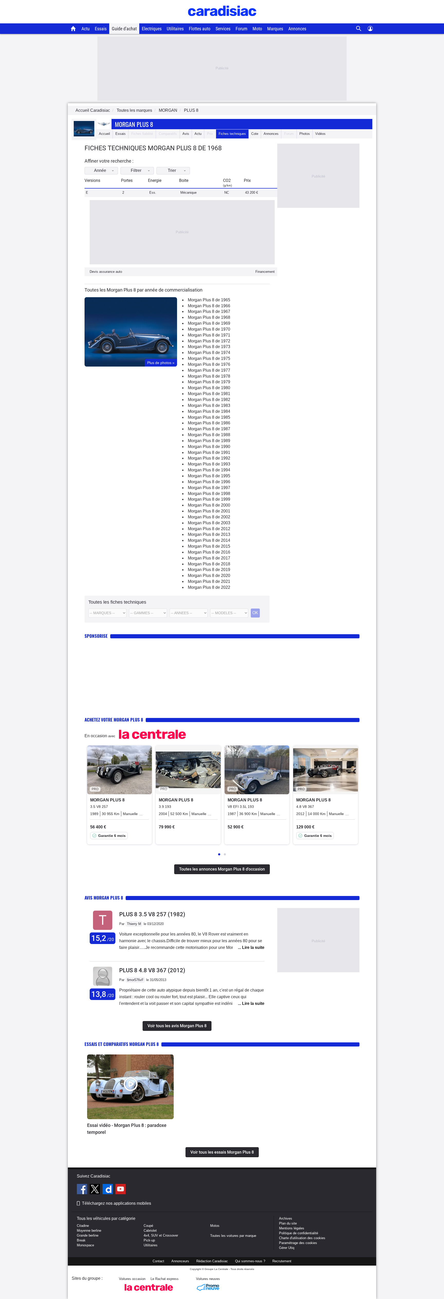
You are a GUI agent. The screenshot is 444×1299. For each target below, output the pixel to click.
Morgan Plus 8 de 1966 (209, 306)
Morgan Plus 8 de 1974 (209, 352)
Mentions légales (291, 1228)
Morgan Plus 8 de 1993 (209, 464)
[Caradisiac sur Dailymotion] (108, 1190)
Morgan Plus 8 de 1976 (209, 364)
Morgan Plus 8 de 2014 (209, 540)
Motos (214, 1226)
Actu (85, 28)
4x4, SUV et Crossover (161, 1235)
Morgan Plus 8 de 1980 (209, 388)
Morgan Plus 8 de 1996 (209, 482)
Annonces (297, 28)
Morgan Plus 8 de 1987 (209, 429)
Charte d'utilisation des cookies (302, 1238)
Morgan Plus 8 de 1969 (209, 323)
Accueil (104, 134)
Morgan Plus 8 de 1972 (209, 341)
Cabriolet (150, 1230)
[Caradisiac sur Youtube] (120, 1190)
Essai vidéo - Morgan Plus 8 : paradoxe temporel (126, 1129)
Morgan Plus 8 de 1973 (209, 346)
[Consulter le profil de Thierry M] (102, 930)
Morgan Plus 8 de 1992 (209, 458)
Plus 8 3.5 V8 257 (152, 914)
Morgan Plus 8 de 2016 (209, 552)
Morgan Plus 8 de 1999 (209, 499)
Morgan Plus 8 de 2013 (209, 534)
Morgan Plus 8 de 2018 (209, 564)
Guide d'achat (124, 28)
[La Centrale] (148, 1292)
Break (81, 1240)
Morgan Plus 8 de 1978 (209, 376)
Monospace (85, 1245)
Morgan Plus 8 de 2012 (209, 529)
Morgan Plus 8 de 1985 (209, 417)
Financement (265, 272)
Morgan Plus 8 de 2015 (209, 546)
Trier (172, 170)
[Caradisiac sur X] (95, 1190)
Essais (101, 28)
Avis (185, 134)
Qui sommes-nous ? (250, 1261)
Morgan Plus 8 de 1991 (209, 452)
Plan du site (288, 1223)
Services (223, 28)
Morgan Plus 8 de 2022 (209, 587)
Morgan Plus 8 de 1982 (209, 399)
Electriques (152, 28)
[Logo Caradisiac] (222, 21)
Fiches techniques (232, 134)
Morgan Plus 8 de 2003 (209, 523)
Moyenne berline (89, 1230)
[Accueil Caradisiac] (73, 28)
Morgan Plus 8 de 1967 (209, 311)
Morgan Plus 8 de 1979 (209, 382)
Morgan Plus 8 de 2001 (209, 511)
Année (100, 170)
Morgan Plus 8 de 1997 (209, 487)
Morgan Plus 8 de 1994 (209, 470)
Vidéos (320, 134)
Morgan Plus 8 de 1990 (209, 446)
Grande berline (87, 1235)
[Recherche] (359, 28)
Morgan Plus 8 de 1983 (209, 405)
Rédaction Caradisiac (212, 1261)
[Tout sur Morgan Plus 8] (84, 135)
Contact (158, 1261)
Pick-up (149, 1240)
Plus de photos (160, 363)
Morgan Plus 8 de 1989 (209, 440)
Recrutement (281, 1261)
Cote (254, 134)
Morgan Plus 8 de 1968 (209, 317)
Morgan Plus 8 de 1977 (209, 370)
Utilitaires (175, 28)
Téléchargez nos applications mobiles (116, 1203)
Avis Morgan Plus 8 (104, 897)
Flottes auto (199, 28)
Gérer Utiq (286, 1248)
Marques (275, 28)
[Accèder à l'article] (130, 1086)
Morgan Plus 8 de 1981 (209, 393)
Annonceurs (180, 1261)
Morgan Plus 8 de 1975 (209, 358)
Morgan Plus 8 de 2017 (209, 558)
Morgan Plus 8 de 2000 (209, 505)
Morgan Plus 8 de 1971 (209, 335)
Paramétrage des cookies (298, 1243)
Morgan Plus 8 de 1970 (209, 329)
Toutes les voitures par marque (233, 1236)
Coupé (148, 1226)
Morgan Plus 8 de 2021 (209, 581)
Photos (304, 134)
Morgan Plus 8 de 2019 (209, 569)
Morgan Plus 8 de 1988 (209, 435)
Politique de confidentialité (298, 1233)
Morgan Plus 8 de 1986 (209, 423)
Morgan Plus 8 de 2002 (209, 517)
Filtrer (136, 170)
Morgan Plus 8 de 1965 (209, 300)
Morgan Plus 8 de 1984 (209, 411)
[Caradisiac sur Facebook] (82, 1190)
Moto (257, 28)
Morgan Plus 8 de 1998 (209, 493)
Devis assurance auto (106, 272)
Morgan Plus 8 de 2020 (209, 575)
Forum (241, 28)
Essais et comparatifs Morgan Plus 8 (122, 1044)
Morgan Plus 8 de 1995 (209, 476)
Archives (285, 1218)
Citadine (83, 1226)
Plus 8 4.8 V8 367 (152, 970)
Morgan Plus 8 (134, 124)
